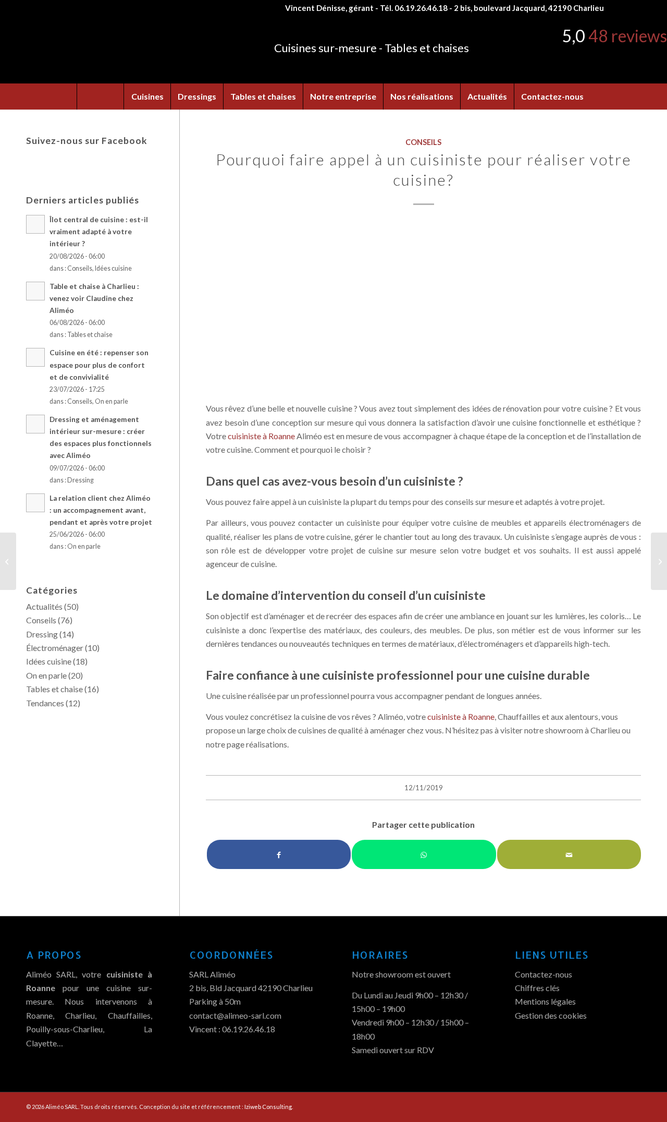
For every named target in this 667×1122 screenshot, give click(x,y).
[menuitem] (100, 96)
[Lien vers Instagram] (633, 8)
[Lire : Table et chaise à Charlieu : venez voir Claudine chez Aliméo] (35, 291)
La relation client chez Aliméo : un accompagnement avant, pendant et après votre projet (101, 510)
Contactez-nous (543, 974)
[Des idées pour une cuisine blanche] (8, 561)
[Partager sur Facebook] (279, 854)
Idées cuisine (113, 268)
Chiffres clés (537, 988)
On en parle (111, 401)
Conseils (423, 142)
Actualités (44, 606)
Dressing (80, 480)
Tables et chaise (90, 335)
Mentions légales (545, 1001)
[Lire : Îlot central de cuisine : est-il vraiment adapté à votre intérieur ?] (35, 224)
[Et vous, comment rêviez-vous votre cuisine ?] (659, 561)
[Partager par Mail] (569, 854)
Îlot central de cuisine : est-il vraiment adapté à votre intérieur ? (99, 231)
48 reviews (627, 36)
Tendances (45, 703)
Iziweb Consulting (268, 1106)
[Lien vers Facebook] (617, 8)
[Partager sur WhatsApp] (424, 854)
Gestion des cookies (551, 1015)
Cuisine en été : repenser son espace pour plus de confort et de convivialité (99, 364)
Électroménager (54, 648)
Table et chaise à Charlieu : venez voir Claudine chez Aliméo (94, 298)
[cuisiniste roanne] (423, 306)
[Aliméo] (106, 49)
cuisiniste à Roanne (261, 436)
